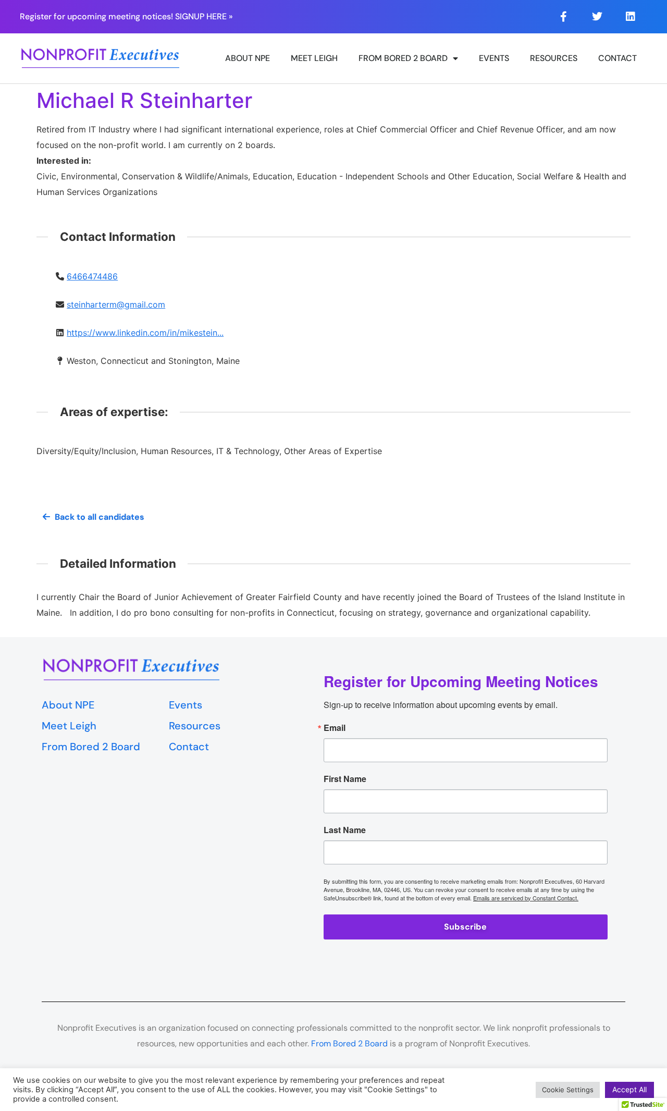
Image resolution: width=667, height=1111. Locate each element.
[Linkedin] (630, 16)
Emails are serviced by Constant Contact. (525, 898)
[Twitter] (597, 16)
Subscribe (465, 926)
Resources (553, 58)
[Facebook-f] (563, 16)
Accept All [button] (629, 1089)
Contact (617, 58)
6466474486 (92, 276)
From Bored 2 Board (403, 58)
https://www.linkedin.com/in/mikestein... (145, 332)
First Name (345, 779)
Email (334, 728)
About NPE (247, 58)
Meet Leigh (314, 58)
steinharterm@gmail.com (116, 304)
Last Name (345, 830)
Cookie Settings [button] (568, 1089)
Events (494, 58)
